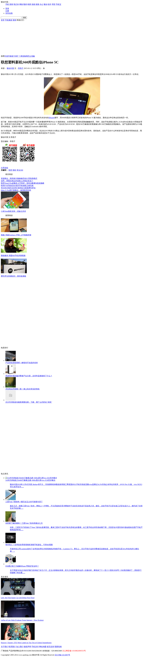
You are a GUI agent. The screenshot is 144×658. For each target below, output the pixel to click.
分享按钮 (4, 168)
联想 (10, 170)
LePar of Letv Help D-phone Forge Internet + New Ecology (22, 620)
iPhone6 (52, 118)
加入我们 (19, 647)
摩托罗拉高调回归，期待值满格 (13, 276)
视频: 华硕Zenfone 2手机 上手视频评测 (16, 235)
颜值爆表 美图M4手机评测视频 (13, 256)
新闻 (11, 4)
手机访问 (35, 647)
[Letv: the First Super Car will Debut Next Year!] (18, 594)
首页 (2, 20)
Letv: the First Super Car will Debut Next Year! (18, 598)
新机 (14, 170)
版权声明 (27, 647)
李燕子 (20, 68)
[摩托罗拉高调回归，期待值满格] (14, 273)
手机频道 (8, 20)
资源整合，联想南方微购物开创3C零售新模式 (19, 178)
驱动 (45, 4)
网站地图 (42, 647)
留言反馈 (50, 647)
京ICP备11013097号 (62, 655)
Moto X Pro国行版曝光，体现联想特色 (16, 190)
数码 (25, 4)
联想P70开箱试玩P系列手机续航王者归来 (17, 185)
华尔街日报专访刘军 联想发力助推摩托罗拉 (18, 188)
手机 (7, 4)
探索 (37, 4)
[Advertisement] (72, 38)
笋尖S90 (20, 170)
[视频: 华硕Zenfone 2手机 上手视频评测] (14, 231)
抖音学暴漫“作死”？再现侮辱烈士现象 (19, 56)
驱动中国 (10, 68)
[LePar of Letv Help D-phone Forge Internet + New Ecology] (18, 617)
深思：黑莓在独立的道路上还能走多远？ (17, 181)
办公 (41, 4)
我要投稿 (58, 647)
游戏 (33, 4)
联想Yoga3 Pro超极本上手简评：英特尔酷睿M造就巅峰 (22, 183)
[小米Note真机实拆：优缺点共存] (15, 208)
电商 (29, 4)
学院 (53, 4)
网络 (21, 4)
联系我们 (12, 647)
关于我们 (4, 647)
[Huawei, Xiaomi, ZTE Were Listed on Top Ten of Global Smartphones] (18, 639)
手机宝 (58, 4)
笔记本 (16, 4)
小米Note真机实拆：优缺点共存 (13, 211)
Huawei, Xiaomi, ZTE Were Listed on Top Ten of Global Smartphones (26, 643)
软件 (49, 4)
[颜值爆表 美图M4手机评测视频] (14, 252)
